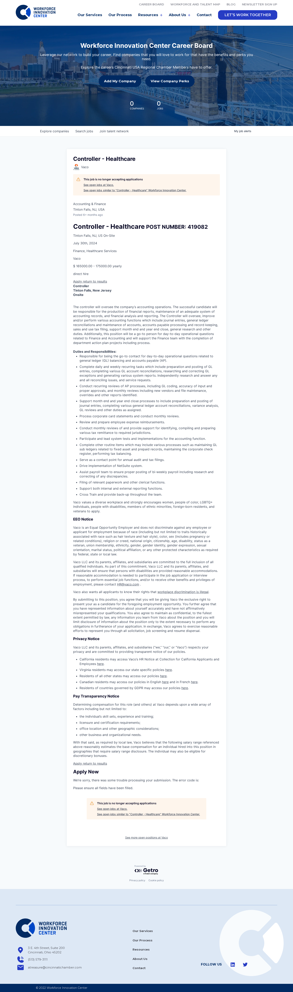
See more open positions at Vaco (146, 837)
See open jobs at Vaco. (99, 185)
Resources (141, 949)
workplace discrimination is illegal (182, 592)
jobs (84, 131)
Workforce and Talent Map (195, 4)
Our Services (90, 15)
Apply (78, 281)
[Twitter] (245, 964)
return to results (95, 281)
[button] (247, 15)
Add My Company (120, 81)
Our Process (120, 15)
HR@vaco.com (128, 584)
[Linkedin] (233, 964)
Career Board (151, 4)
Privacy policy (137, 880)
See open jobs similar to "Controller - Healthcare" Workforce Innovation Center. (135, 190)
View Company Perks (170, 81)
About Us (140, 959)
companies (54, 131)
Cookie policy (156, 880)
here (100, 664)
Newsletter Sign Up (259, 4)
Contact (204, 15)
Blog (231, 4)
